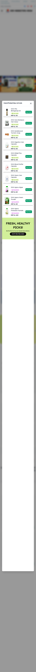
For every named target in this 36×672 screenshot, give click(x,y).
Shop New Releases (18, 234)
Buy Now (28, 112)
